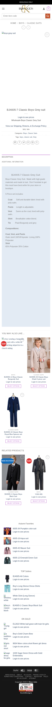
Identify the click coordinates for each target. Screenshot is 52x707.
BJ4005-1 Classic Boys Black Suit (13, 495)
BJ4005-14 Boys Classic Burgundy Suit (13, 378)
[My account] (44, 8)
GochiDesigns (26, 693)
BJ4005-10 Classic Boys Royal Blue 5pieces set (13, 433)
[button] (3, 9)
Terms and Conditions (13, 676)
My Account (22, 678)
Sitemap (32, 678)
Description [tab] (7, 157)
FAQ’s (46, 676)
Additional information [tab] (12, 162)
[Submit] (47, 16)
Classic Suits (34, 23)
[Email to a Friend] (28, 143)
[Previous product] (28, 27)
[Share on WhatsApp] (15, 143)
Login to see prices (26, 117)
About (19, 675)
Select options (13, 386)
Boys (21, 23)
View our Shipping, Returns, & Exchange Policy (26, 126)
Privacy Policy (39, 675)
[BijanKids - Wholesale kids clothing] (26, 8)
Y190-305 (38, 494)
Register (38, 676)
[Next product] (23, 27)
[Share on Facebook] (19, 143)
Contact (28, 676)
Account (27, 675)
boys (21, 137)
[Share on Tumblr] (37, 143)
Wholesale (10, 675)
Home (13, 23)
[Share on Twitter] (24, 143)
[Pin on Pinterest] (33, 143)
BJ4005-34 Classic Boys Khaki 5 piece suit (39, 378)
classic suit (28, 137)
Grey (35, 137)
